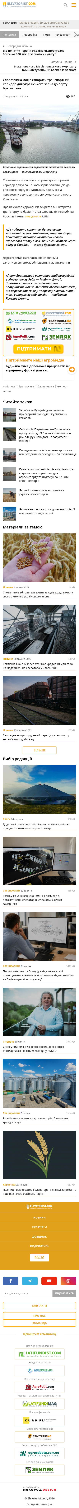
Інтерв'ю (8, 1041)
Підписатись (64, 1293)
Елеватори (63, 34)
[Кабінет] (39, 1264)
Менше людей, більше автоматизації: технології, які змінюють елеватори (44, 24)
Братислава (26, 386)
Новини (8, 587)
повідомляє (33, 216)
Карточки (9, 1184)
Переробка (29, 34)
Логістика (9, 34)
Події (46, 34)
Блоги (6, 819)
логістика (9, 386)
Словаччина (46, 386)
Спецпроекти (11, 890)
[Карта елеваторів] (39, 1258)
